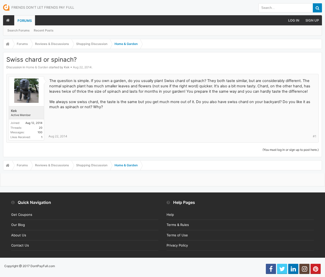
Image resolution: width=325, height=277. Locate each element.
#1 (314, 136)
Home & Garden (37, 67)
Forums (25, 21)
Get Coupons (21, 215)
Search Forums (18, 30)
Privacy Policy (177, 245)
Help (170, 215)
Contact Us (20, 245)
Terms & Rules (178, 225)
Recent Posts (44, 30)
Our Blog (18, 225)
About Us (18, 235)
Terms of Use (177, 235)
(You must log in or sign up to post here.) (291, 150)
